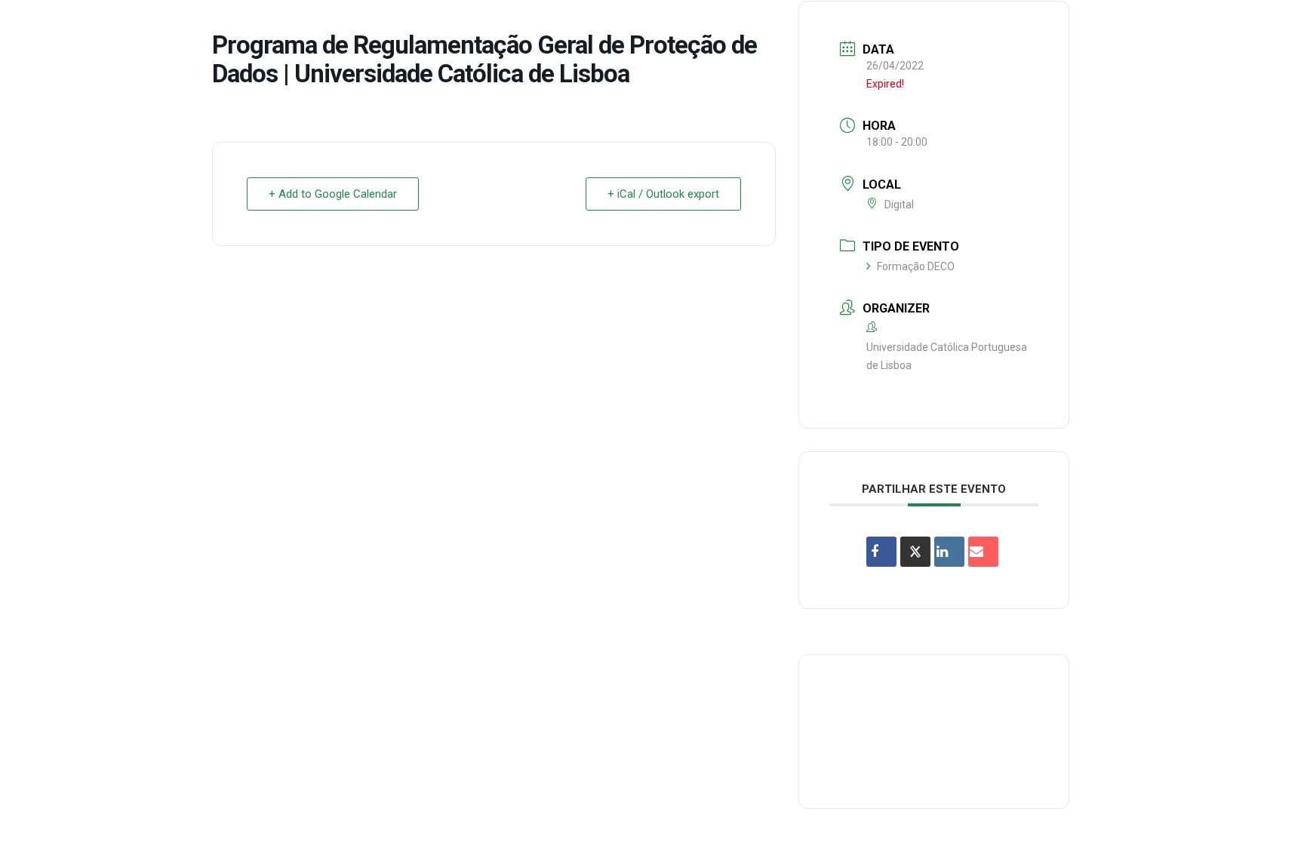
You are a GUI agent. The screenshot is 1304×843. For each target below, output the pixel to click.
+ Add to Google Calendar (333, 194)
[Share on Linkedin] (949, 552)
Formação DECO (916, 266)
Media (1129, 25)
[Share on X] (915, 552)
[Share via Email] (983, 552)
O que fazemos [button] (755, 25)
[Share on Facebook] (881, 552)
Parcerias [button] (849, 25)
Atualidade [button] (1201, 25)
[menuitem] (652, 25)
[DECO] (45, 25)
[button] (1270, 25)
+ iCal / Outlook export (663, 194)
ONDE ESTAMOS (1048, 25)
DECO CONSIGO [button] (943, 25)
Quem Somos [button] (653, 25)
